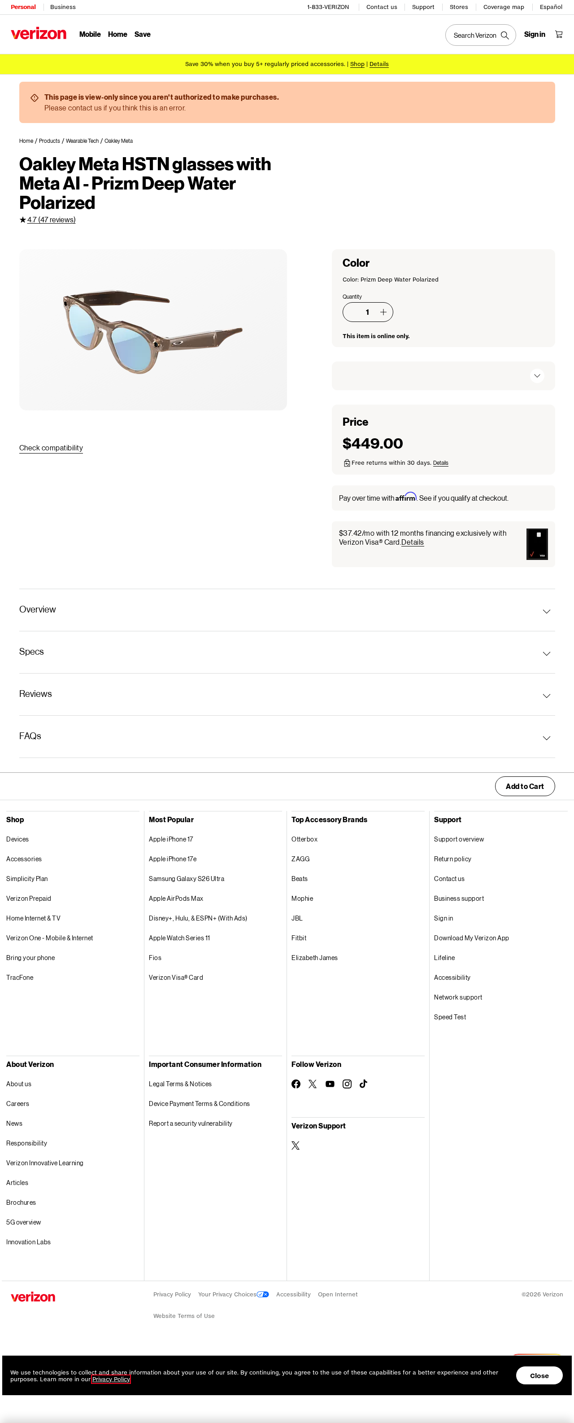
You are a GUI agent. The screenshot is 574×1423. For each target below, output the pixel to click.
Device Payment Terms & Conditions (199, 1103)
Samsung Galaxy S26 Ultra (186, 878)
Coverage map (503, 7)
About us (18, 1084)
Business (63, 7)
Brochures (21, 1202)
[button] (383, 312)
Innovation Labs (28, 1242)
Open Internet (338, 1294)
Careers (18, 1103)
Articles (17, 1182)
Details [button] (379, 64)
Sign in (443, 918)
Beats (299, 878)
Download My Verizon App (471, 938)
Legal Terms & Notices (180, 1084)
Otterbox (304, 839)
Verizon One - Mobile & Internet (49, 938)
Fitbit (298, 938)
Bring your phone (30, 957)
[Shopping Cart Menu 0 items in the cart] (559, 34)
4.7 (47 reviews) (51, 219)
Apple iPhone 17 (171, 839)
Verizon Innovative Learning (45, 1163)
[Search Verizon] (480, 35)
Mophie (302, 898)
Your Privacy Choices (227, 1294)
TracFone (19, 977)
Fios (155, 957)
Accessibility (452, 977)
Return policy (453, 859)
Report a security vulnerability (191, 1123)
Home (117, 34)
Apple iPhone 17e (172, 859)
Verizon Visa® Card (176, 977)
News (14, 1123)
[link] (29, 141)
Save (143, 34)
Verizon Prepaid (29, 898)
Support (423, 7)
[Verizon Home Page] (38, 33)
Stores (459, 7)
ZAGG (300, 859)
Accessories (24, 859)
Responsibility (26, 1143)
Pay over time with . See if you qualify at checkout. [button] (424, 497)
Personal (23, 7)
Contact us (381, 7)
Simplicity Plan (27, 878)
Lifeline (444, 957)
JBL (297, 918)
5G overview (23, 1222)
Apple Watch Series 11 (179, 938)
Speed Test (450, 1017)
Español (551, 7)
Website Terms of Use (184, 1316)
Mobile (90, 34)
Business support (459, 898)
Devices (17, 839)
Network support (458, 997)
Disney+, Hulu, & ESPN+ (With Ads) (198, 918)
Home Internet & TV (33, 918)
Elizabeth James (314, 957)
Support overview (459, 839)
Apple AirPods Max (176, 898)
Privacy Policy (172, 1294)
